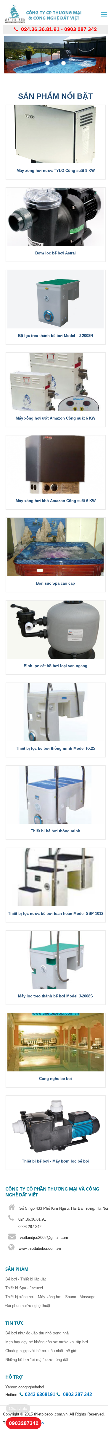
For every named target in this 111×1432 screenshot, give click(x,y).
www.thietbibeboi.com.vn (39, 1248)
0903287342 (23, 1423)
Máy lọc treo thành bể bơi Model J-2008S (55, 996)
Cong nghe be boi (55, 1078)
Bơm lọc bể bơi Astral (55, 253)
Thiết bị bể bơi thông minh (55, 831)
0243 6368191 (40, 1394)
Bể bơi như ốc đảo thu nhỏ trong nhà (37, 1333)
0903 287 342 (80, 29)
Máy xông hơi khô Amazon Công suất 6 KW (56, 501)
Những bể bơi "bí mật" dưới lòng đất (36, 1359)
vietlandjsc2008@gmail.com (44, 1237)
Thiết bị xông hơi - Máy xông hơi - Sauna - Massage (50, 1297)
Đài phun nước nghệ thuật (27, 1305)
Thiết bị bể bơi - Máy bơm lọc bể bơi (55, 1161)
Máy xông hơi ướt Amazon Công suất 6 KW (55, 418)
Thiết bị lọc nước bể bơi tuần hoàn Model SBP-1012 (55, 913)
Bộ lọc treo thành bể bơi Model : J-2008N (55, 335)
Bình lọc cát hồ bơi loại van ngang (55, 666)
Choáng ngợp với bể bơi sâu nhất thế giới (41, 1351)
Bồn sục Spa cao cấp (55, 583)
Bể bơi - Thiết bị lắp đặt (25, 1279)
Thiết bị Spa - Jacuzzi (24, 1288)
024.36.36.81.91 (40, 29)
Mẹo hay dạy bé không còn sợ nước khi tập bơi (46, 1342)
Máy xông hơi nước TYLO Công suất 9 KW (56, 170)
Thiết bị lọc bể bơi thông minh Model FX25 (55, 748)
